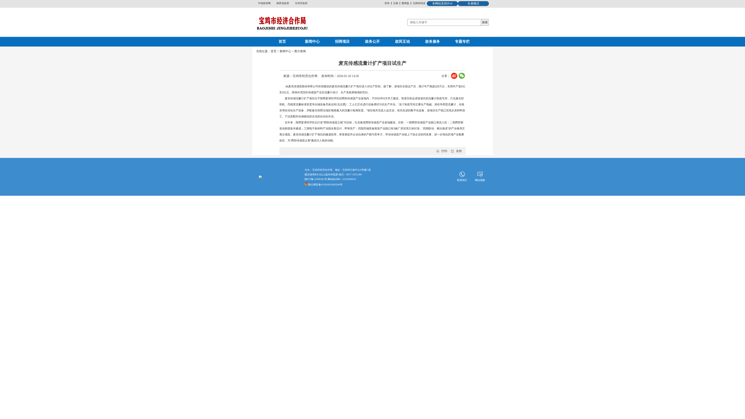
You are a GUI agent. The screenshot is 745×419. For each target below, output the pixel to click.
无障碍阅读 (419, 3)
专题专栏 (462, 41)
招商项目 (342, 41)
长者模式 (473, 3)
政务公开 (372, 41)
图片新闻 (300, 51)
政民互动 (402, 41)
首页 (282, 41)
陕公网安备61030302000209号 (325, 184)
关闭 (459, 151)
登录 (387, 3)
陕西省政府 (282, 3)
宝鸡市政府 (301, 3)
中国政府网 (264, 3)
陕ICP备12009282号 (316, 179)
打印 (444, 151)
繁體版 (405, 3)
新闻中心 (312, 41)
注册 (395, 3)
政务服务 (432, 41)
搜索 (485, 22)
